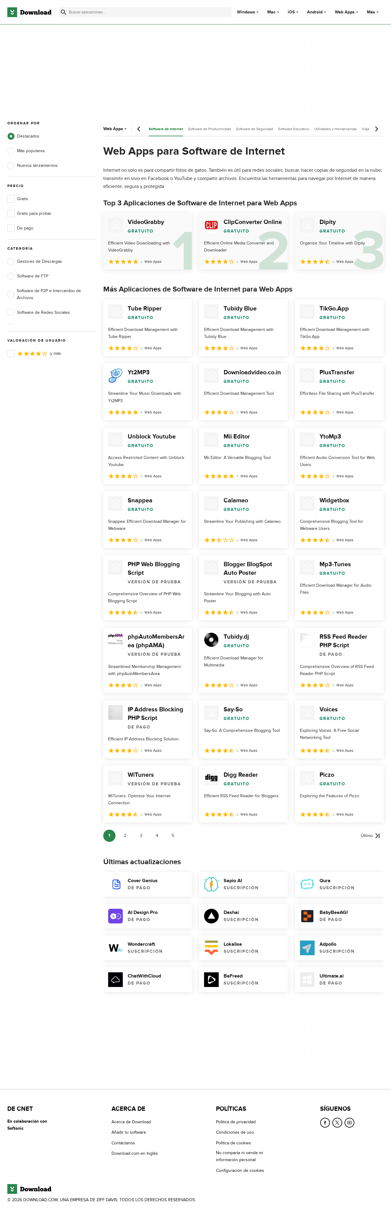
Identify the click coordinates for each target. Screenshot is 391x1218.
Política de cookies (233, 1143)
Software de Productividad (209, 129)
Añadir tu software (128, 1132)
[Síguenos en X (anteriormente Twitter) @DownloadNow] (337, 1123)
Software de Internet (166, 129)
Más (371, 12)
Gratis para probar (34, 213)
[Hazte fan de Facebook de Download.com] (325, 1123)
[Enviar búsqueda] (63, 12)
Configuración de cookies (240, 1170)
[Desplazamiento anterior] (139, 129)
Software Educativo (293, 129)
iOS (291, 12)
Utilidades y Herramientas (335, 129)
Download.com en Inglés (134, 1153)
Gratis (22, 198)
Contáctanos (123, 1143)
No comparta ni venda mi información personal (239, 1156)
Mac (271, 12)
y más (55, 353)
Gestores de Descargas (39, 261)
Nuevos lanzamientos (37, 165)
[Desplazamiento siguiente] (376, 129)
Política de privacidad (236, 1121)
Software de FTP (32, 276)
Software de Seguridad (254, 129)
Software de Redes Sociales (43, 312)
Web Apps (345, 12)
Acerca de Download (131, 1121)
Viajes (367, 129)
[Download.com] (29, 12)
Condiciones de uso (235, 1132)
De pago (25, 228)
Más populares (31, 150)
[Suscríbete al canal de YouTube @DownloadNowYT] (349, 1123)
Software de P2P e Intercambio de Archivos (49, 294)
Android (315, 12)
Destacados (28, 136)
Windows (246, 12)
